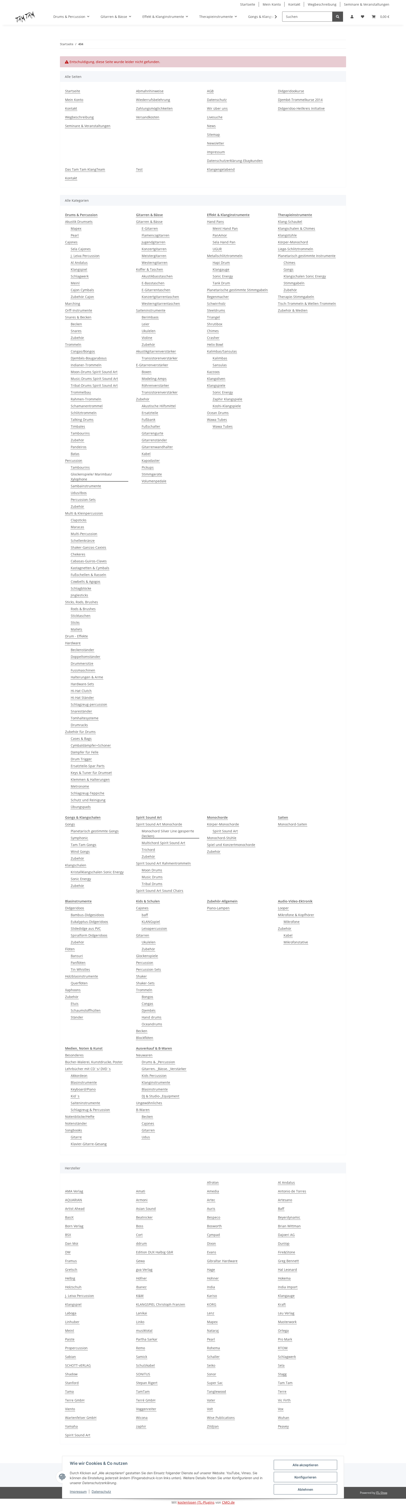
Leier (145, 324)
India (211, 1287)
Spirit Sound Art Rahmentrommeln (163, 863)
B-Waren (143, 1109)
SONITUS (143, 1374)
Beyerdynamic (289, 1217)
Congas (147, 1003)
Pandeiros (78, 447)
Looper (283, 908)
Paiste (69, 1339)
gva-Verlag (144, 1269)
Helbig (70, 1278)
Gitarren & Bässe (149, 221)
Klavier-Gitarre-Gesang (89, 1144)
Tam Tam (285, 1383)
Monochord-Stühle (221, 838)
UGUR (217, 249)
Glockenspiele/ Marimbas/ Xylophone (91, 476)
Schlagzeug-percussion (89, 704)
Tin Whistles (80, 969)
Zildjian (213, 1426)
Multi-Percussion (84, 534)
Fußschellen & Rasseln (88, 574)
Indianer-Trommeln (86, 365)
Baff (281, 1208)
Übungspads (81, 807)
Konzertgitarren (154, 249)
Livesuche (215, 117)
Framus (71, 1261)
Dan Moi (71, 1243)
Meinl (75, 283)
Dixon (211, 1243)
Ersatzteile (150, 413)
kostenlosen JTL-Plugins (196, 1502)
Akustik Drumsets (79, 221)
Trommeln (73, 344)
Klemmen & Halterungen (90, 779)
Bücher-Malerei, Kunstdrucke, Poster (94, 1062)
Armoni (142, 1200)
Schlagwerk (80, 276)
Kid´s (75, 1096)
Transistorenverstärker (160, 358)
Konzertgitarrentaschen (160, 296)
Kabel (146, 453)
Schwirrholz (216, 303)
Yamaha (71, 1426)
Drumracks (79, 725)
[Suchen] (337, 17)
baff (145, 915)
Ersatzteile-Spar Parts (88, 766)
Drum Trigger (81, 759)
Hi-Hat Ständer (82, 697)
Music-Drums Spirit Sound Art (94, 378)
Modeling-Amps (154, 378)
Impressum (78, 1492)
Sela (281, 1365)
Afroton (213, 1182)
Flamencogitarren (155, 235)
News (211, 126)
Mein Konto (272, 4)
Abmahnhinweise (150, 91)
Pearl (75, 235)
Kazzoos (213, 372)
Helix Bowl (215, 344)
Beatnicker (144, 1217)
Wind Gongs (80, 851)
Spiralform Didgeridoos (89, 935)
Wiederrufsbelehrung (153, 99)
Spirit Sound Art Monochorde (159, 824)
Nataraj (213, 1330)
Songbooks (73, 1130)
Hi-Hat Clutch (81, 691)
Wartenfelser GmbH (80, 1417)
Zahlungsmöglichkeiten (154, 108)
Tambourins (80, 433)
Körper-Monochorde (223, 824)
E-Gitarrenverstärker (152, 365)
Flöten (70, 949)
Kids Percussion (154, 1075)
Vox (280, 1409)
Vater (211, 1400)
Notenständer (76, 1123)
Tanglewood (216, 1391)
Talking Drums (82, 419)
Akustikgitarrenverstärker (156, 351)
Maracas (77, 527)
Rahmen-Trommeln (86, 399)
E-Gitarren (150, 228)
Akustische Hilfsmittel (159, 406)
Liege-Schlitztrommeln (295, 249)
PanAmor (220, 235)
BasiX (69, 1217)
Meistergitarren (154, 256)
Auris (211, 1208)
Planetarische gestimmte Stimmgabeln (237, 290)
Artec (211, 1200)
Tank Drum (221, 283)
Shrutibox (214, 324)
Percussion (73, 460)
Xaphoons (73, 990)
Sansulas (220, 365)
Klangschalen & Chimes (296, 228)
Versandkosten (147, 117)
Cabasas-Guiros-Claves (89, 561)
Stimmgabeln (294, 283)
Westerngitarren (155, 262)
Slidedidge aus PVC (86, 928)
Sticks (75, 622)
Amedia (213, 1191)
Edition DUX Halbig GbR (154, 1252)
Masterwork (287, 1322)
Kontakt (294, 4)
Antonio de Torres (292, 1191)
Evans (211, 1252)
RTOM (283, 1348)
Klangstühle (287, 235)
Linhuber (72, 1322)
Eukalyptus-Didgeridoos (89, 921)
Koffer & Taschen (149, 269)
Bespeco (213, 1217)
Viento (70, 1409)
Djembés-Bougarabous (89, 358)
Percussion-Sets (83, 499)
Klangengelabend (221, 169)
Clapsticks (78, 520)
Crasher (213, 337)
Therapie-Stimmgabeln (296, 296)
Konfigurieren (305, 1477)
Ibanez (141, 1287)
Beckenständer (82, 650)
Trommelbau (81, 392)
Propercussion (76, 1348)
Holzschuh (73, 1287)
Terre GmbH (74, 1400)
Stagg (282, 1374)
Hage (211, 1269)
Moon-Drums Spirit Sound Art (94, 372)
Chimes (213, 331)
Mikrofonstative (296, 942)
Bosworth (214, 1226)
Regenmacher (218, 296)
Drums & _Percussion (158, 1062)
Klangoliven (216, 378)
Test (139, 169)
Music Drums (152, 877)
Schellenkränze (83, 540)
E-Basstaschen (153, 283)
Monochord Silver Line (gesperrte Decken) (168, 833)
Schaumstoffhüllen (86, 1010)
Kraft (282, 1304)
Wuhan (283, 1417)
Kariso (212, 1295)
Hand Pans (215, 221)
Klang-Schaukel (290, 221)
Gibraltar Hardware (222, 1261)
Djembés (149, 1010)
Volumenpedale (154, 481)
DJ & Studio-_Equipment (160, 1096)
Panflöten (78, 962)
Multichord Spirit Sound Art (163, 843)
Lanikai (141, 1313)
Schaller (213, 1356)
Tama (69, 1391)
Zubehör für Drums (80, 731)
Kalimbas (220, 358)
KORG (211, 1304)
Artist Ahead (75, 1208)
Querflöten (79, 983)
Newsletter (215, 143)
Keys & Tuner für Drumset (91, 772)
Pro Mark (285, 1339)
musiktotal (144, 1330)
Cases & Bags (81, 738)
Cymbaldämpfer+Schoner (91, 745)
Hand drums (151, 1017)
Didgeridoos (74, 908)
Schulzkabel (145, 1365)
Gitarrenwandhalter (157, 447)
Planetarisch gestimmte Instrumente (307, 256)
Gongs (288, 269)
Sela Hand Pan (224, 242)
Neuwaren (144, 1055)
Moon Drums (152, 870)
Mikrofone (292, 921)
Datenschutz (101, 1492)
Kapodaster (151, 460)
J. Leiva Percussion (85, 256)
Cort (139, 1234)
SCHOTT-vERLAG (78, 1365)
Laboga (70, 1313)
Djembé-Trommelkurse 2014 (300, 99)
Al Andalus (79, 262)
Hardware (73, 643)
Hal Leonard (287, 1269)
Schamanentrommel (87, 406)
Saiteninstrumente (150, 310)
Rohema (213, 1348)
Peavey (283, 1426)
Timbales (78, 426)
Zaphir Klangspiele (227, 399)
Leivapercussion (154, 928)
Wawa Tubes (217, 419)
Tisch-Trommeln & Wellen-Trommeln (307, 303)
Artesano (285, 1200)
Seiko (211, 1365)
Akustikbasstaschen (157, 276)
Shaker (141, 976)
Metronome (80, 786)
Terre (282, 1391)
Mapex (76, 228)
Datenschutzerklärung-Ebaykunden (235, 160)
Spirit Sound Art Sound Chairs (159, 890)
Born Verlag (74, 1226)
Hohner (213, 1278)
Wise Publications (221, 1417)
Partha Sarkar (146, 1339)
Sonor (211, 1374)
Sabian (70, 1356)
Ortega (283, 1330)
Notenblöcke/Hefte (79, 1116)
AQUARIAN (73, 1200)
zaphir (141, 1426)
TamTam (143, 1391)
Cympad (213, 1234)
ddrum (141, 1243)
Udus (146, 1137)
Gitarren (142, 935)
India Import (287, 1287)
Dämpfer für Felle (84, 752)
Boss (139, 1226)
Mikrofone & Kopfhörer (296, 915)
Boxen (146, 372)
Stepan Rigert (146, 1383)
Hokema (284, 1278)
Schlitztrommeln (84, 413)
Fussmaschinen (83, 670)
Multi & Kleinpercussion (84, 513)
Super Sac (215, 1383)
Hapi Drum (221, 262)
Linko (140, 1322)
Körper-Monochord (293, 242)
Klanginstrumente (156, 1082)
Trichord (148, 849)
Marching (72, 303)
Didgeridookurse (291, 91)
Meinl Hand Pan (225, 228)
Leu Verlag (286, 1313)
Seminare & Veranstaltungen (366, 4)
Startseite (247, 4)
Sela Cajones (81, 249)
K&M (140, 1295)
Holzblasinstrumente (81, 976)
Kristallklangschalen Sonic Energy (97, 872)
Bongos (147, 997)
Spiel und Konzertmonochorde (231, 844)
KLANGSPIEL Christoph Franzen (160, 1304)
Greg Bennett (288, 1261)
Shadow (71, 1374)
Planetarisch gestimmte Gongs (95, 831)
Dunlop (283, 1243)
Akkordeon (79, 1075)
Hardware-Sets (82, 684)
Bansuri (77, 956)
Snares (76, 331)
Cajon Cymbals (82, 290)
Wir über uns (217, 108)
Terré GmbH (145, 1400)
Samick (141, 1356)
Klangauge (221, 269)
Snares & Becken (78, 317)
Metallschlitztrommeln (224, 256)
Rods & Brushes (83, 609)
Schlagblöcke (81, 588)
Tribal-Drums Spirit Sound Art (94, 385)
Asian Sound (146, 1208)
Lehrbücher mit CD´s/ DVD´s (88, 1069)
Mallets (76, 629)
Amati (140, 1191)
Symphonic (79, 838)
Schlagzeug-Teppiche (87, 793)
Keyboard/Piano (83, 1089)
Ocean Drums (218, 413)
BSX (68, 1234)
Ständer (77, 1017)
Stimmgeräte (152, 474)
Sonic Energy (223, 276)
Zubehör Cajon (82, 296)
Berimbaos (150, 317)
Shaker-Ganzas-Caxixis (88, 547)
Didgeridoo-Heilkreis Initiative (301, 108)
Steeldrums (216, 310)
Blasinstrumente (84, 1082)
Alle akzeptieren (305, 1465)
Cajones (71, 242)
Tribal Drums (152, 884)
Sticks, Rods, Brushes (81, 602)
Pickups (148, 467)
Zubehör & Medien (293, 310)
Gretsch (71, 1269)
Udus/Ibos (79, 493)
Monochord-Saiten (292, 824)
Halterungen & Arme (87, 677)
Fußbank (148, 419)
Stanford (72, 1383)
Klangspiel (79, 269)
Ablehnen (305, 1489)
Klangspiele (216, 385)
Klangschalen (75, 865)
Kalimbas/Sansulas (222, 351)
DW (67, 1252)
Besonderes (74, 1055)
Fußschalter (151, 426)
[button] (352, 16)
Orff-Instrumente (78, 310)
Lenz (210, 1313)
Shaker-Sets (145, 983)
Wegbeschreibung (322, 4)
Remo (140, 1348)
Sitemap (213, 134)
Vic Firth (284, 1400)
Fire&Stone (286, 1252)
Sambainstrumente (86, 486)
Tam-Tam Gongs (83, 844)
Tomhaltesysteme (84, 718)
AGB (210, 91)
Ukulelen (149, 331)
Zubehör (77, 337)
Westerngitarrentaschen (161, 303)
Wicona (142, 1417)
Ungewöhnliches (149, 1103)
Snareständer (81, 711)
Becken (76, 324)
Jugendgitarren (153, 242)
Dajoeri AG (286, 1234)
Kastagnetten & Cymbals (90, 568)
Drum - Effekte (76, 636)
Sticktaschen (80, 615)
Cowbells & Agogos (85, 581)
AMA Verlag (74, 1191)
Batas (75, 453)
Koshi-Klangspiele (227, 406)
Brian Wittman (289, 1226)
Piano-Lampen (218, 908)
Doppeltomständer (85, 656)
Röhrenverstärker (155, 385)
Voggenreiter (146, 1409)
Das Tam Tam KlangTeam (85, 169)
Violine (147, 337)
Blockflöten (144, 1037)
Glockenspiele (147, 956)
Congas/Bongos (83, 351)
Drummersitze (82, 663)
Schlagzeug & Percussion (90, 1109)
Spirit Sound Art (225, 831)
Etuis (74, 1003)
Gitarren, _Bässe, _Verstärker (164, 1069)
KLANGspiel (151, 921)
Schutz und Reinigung (88, 800)
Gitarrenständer (154, 440)
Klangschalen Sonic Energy (305, 276)
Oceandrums (152, 1024)
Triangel (213, 317)
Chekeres (78, 554)
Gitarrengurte (152, 433)
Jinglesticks (79, 595)
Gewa (140, 1261)
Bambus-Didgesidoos (87, 915)
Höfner (141, 1278)
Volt (210, 1409)
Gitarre (76, 1137)
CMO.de (228, 1502)
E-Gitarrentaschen (156, 290)
